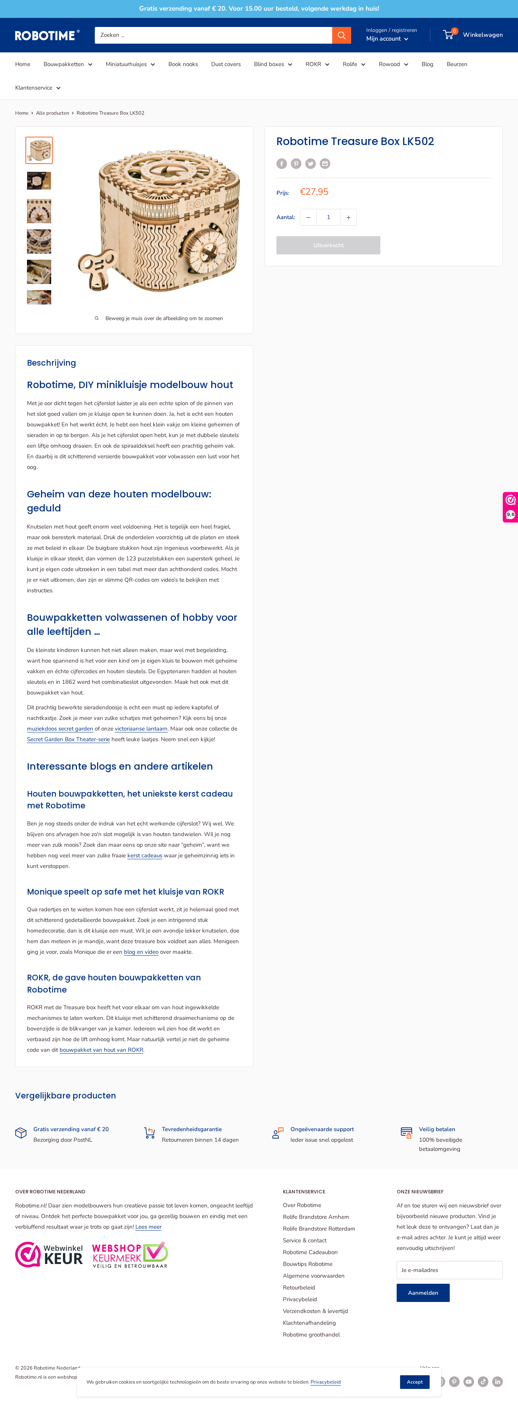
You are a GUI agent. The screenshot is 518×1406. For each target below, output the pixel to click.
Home (22, 64)
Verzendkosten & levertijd (315, 1311)
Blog (427, 64)
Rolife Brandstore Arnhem (316, 1217)
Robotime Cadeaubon (310, 1252)
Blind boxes (269, 64)
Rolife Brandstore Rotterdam (319, 1228)
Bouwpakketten (64, 64)
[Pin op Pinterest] (296, 163)
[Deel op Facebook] (281, 163)
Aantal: (285, 217)
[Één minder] (308, 218)
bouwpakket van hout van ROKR (101, 1050)
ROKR (313, 64)
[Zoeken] (341, 35)
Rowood (389, 64)
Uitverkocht (329, 245)
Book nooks (183, 64)
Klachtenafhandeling (309, 1323)
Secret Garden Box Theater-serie (68, 739)
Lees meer (148, 1227)
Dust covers (226, 64)
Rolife (350, 64)
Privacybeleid (300, 1299)
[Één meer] (348, 218)
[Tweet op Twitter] (310, 163)
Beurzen (457, 64)
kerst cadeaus (144, 855)
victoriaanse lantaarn (141, 728)
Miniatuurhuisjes (126, 64)
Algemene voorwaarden (314, 1276)
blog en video (141, 952)
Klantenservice (33, 88)
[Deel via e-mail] (325, 163)
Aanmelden (423, 1293)
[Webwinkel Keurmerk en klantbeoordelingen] (49, 1254)
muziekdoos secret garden (60, 728)
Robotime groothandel (311, 1334)
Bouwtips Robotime (308, 1264)
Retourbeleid (299, 1287)
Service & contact (304, 1240)
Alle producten (52, 113)
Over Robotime (302, 1205)
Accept (415, 1382)
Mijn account (384, 38)
